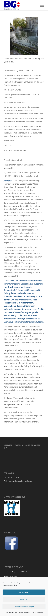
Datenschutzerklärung (26, 612)
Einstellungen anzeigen (24, 606)
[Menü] (40, 5)
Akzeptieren (24, 592)
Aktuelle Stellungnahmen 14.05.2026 (15, 572)
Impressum (39, 612)
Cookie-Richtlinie (11, 612)
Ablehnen (24, 599)
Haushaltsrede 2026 (10, 576)
